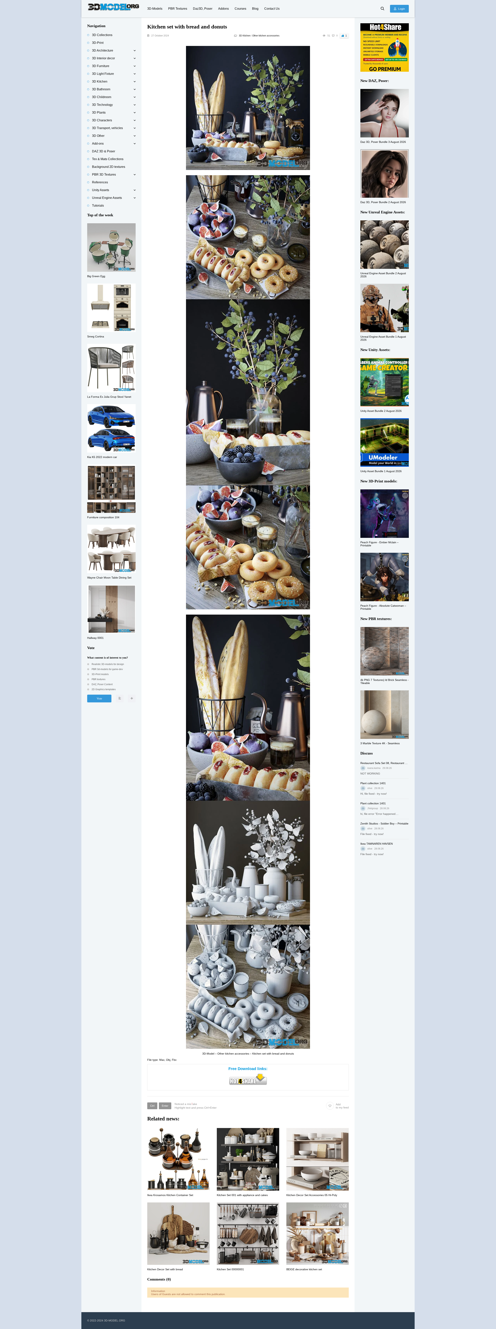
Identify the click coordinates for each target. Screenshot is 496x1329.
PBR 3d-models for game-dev (107, 669)
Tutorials (98, 205)
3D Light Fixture (103, 73)
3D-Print (97, 42)
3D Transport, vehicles (107, 128)
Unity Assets (100, 190)
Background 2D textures (108, 166)
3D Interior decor (103, 58)
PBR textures (98, 679)
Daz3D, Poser (202, 8)
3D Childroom (101, 97)
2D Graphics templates (103, 689)
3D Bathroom (101, 89)
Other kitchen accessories (265, 35)
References (100, 182)
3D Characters (102, 120)
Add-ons (98, 143)
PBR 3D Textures (104, 174)
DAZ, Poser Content (102, 684)
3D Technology (102, 104)
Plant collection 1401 (373, 783)
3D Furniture (100, 66)
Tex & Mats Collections (107, 159)
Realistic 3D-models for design (107, 664)
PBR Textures (177, 8)
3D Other (98, 135)
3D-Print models (100, 674)
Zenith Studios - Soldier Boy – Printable (384, 823)
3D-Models (154, 8)
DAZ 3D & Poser (103, 151)
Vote (99, 698)
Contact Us (272, 8)
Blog (255, 8)
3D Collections (102, 35)
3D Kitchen (245, 35)
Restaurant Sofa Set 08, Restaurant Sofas (384, 763)
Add (342, 1106)
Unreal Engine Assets (107, 197)
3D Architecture (102, 50)
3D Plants (99, 112)
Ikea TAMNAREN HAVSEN (376, 843)
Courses (240, 8)
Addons (223, 8)
